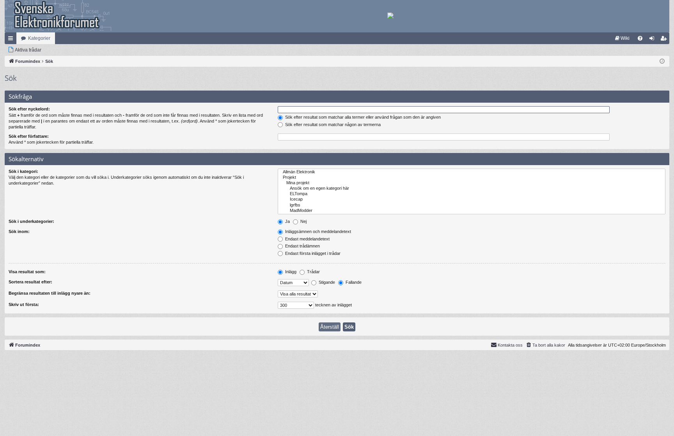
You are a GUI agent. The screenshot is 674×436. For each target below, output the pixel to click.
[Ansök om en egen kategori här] (471, 188)
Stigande (326, 282)
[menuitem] (622, 38)
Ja (287, 221)
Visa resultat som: (27, 271)
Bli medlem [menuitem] (665, 40)
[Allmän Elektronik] (471, 172)
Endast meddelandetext (307, 239)
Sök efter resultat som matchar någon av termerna (332, 124)
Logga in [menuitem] (653, 40)
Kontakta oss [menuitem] (510, 345)
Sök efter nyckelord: (29, 109)
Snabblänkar (12, 40)
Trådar (313, 271)
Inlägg (290, 271)
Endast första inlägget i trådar (312, 253)
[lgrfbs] (471, 205)
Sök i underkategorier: (31, 221)
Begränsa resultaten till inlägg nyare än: (49, 293)
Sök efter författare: (29, 136)
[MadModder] (471, 211)
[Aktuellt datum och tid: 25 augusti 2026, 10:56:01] (662, 61)
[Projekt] (471, 177)
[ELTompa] (471, 194)
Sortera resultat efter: (30, 281)
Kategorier (39, 38)
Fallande (353, 282)
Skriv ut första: (24, 304)
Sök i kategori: (23, 171)
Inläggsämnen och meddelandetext (317, 231)
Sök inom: (19, 231)
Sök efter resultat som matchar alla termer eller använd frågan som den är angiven (362, 117)
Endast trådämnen (302, 246)
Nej (303, 221)
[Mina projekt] (471, 183)
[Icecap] (471, 199)
